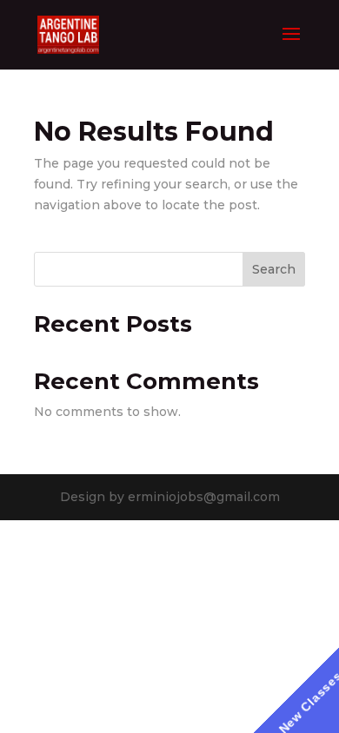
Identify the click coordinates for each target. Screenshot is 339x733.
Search (274, 269)
